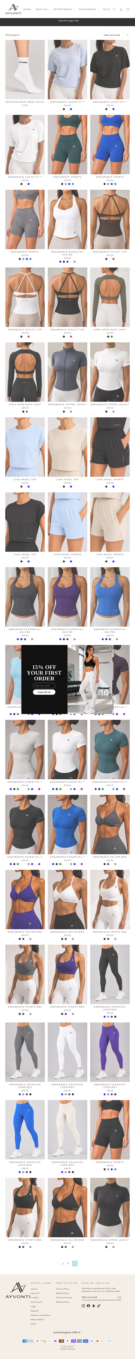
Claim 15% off (44, 692)
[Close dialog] (110, 648)
